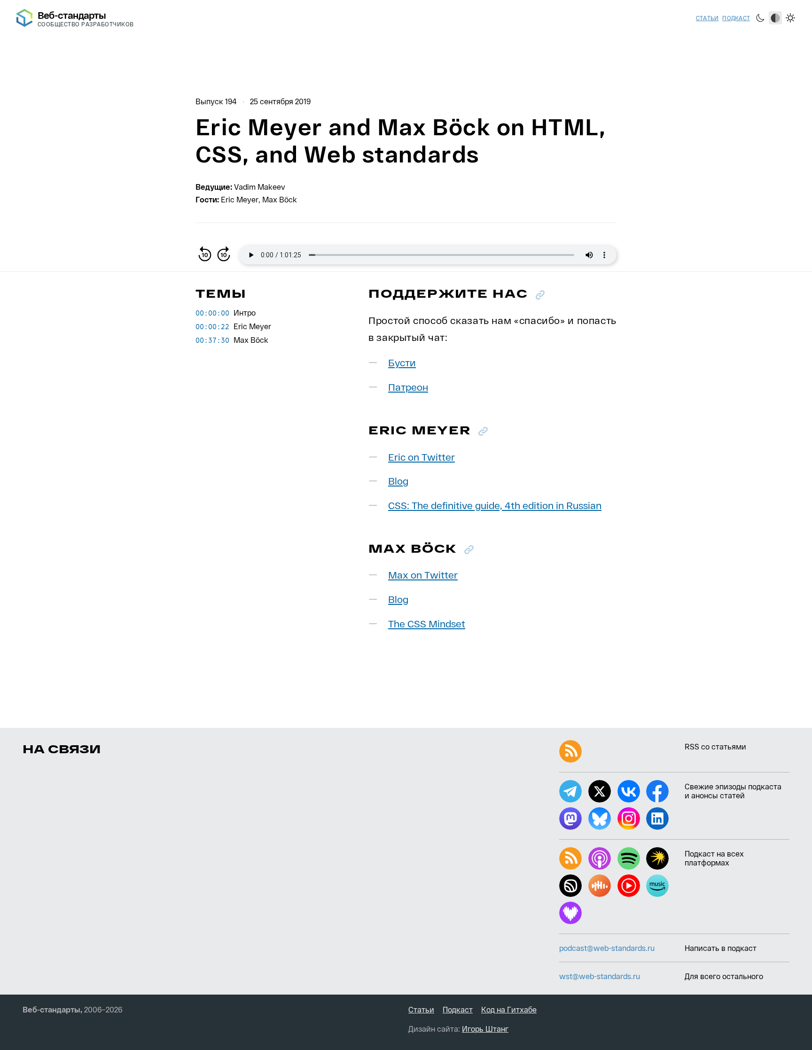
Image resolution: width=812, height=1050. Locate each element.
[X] (599, 791)
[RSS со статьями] (570, 751)
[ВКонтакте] (628, 791)
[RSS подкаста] (570, 858)
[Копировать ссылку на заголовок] (540, 294)
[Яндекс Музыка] (657, 858)
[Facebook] (657, 791)
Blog (398, 480)
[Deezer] (570, 913)
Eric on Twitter (421, 457)
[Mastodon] (570, 818)
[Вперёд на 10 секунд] (223, 255)
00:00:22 (212, 326)
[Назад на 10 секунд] (204, 255)
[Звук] (570, 885)
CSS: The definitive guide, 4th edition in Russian (494, 505)
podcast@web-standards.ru (607, 947)
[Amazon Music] (657, 885)
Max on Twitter (423, 574)
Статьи (707, 18)
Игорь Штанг (485, 1028)
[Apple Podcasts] (599, 858)
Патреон (408, 387)
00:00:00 (212, 313)
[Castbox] (599, 885)
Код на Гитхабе (509, 1009)
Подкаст (736, 18)
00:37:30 (212, 340)
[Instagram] (628, 818)
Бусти (402, 362)
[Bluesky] (599, 818)
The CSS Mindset (426, 623)
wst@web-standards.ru (599, 976)
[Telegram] (570, 791)
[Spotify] (628, 858)
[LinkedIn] (657, 818)
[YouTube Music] (628, 885)
